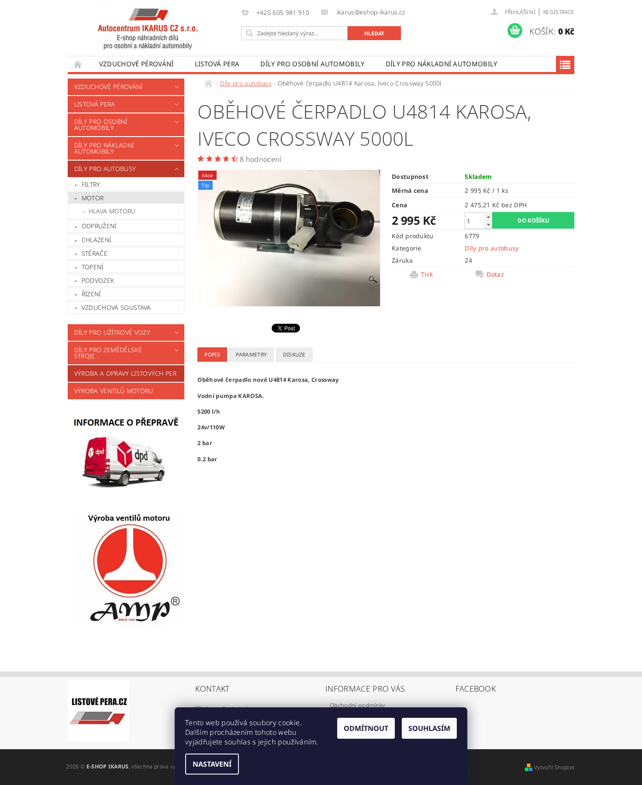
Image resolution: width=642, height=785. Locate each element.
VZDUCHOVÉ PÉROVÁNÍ (136, 63)
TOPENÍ (93, 267)
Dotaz (495, 274)
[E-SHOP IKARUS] (152, 25)
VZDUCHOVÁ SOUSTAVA (116, 307)
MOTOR (93, 198)
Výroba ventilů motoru (113, 391)
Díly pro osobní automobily (312, 63)
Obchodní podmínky (357, 705)
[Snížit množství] (488, 224)
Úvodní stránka (78, 64)
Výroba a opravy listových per (125, 373)
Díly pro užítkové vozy (112, 332)
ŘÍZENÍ (91, 294)
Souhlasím (429, 728)
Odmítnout (366, 728)
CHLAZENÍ (96, 240)
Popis (212, 354)
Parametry (251, 354)
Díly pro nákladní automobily (441, 63)
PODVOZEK (98, 280)
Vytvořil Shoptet (554, 767)
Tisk (427, 274)
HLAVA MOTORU (112, 211)
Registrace (558, 12)
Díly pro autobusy (105, 169)
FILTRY (91, 184)
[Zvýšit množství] (488, 217)
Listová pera (217, 63)
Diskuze (294, 354)
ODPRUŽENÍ (99, 226)
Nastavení (212, 764)
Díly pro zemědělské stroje (108, 353)
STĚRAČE (94, 253)
